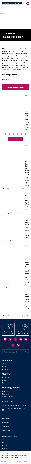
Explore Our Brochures (15, 87)
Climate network (7, 397)
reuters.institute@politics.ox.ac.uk (15, 405)
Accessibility (5, 422)
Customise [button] (3, 461)
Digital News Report (7, 449)
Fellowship (5, 391)
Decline (19, 461)
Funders (5, 369)
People (4, 366)
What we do (6, 364)
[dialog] (15, 458)
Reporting (5, 377)
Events (4, 383)
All (3, 439)
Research (5, 380)
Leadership (6, 394)
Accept (26, 461)
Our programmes (9, 74)
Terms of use (5, 426)
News (3, 442)
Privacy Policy (5, 418)
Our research (8, 80)
